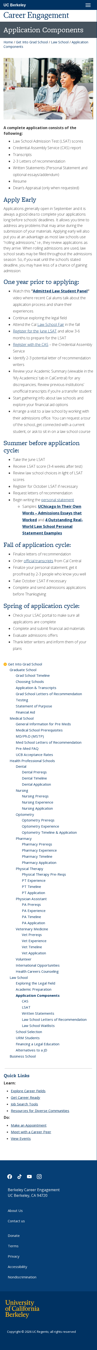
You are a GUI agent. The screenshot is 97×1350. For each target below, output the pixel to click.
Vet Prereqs (32, 934)
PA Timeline (31, 916)
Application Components (38, 995)
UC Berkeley (15, 5)
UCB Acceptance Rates (34, 754)
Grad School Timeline (33, 675)
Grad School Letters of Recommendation (49, 693)
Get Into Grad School (32, 42)
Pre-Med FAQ (27, 748)
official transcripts (38, 560)
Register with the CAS (30, 344)
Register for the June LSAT (35, 331)
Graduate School (23, 669)
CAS (25, 1001)
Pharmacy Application (39, 862)
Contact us (16, 1221)
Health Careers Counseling (37, 971)
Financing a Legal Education (37, 1044)
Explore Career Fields (28, 1090)
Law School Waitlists (38, 1025)
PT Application (33, 892)
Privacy (13, 1256)
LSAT (26, 1007)
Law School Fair (50, 324)
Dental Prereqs (34, 772)
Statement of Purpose (34, 706)
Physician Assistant (31, 898)
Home (8, 42)
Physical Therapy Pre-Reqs (44, 874)
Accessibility (17, 1266)
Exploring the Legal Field (35, 983)
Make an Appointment (29, 1125)
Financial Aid (25, 712)
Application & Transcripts (36, 687)
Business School (23, 1056)
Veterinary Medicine (32, 929)
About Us (15, 1210)
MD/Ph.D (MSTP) (30, 736)
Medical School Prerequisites (39, 730)
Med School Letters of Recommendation (48, 742)
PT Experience (34, 880)
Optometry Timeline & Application (49, 832)
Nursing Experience (37, 802)
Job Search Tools (24, 1104)
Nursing (22, 790)
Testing (22, 700)
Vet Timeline (32, 946)
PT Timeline (31, 886)
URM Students (28, 1037)
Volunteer (23, 959)
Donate (14, 1235)
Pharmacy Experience (39, 850)
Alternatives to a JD (31, 1050)
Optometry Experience (40, 826)
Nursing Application (37, 808)
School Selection (29, 1031)
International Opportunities (38, 965)
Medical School (22, 718)
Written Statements (38, 1013)
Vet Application (34, 953)
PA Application (33, 922)
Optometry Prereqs (38, 820)
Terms (13, 1245)
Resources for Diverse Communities (40, 1110)
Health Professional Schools (32, 760)
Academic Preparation (33, 989)
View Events (21, 1138)
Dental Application (36, 784)
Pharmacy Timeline (37, 856)
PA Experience (34, 910)
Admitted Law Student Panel (60, 291)
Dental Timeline (34, 778)
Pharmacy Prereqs (37, 844)
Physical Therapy (29, 868)
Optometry (25, 814)
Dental (21, 766)
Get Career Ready (25, 1097)
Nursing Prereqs (35, 796)
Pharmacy (24, 838)
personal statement (57, 499)
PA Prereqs (31, 904)
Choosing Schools (30, 681)
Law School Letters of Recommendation (54, 1019)
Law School (60, 42)
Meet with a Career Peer (31, 1131)
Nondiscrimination (22, 1277)
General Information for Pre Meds (43, 724)
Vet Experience (34, 940)
